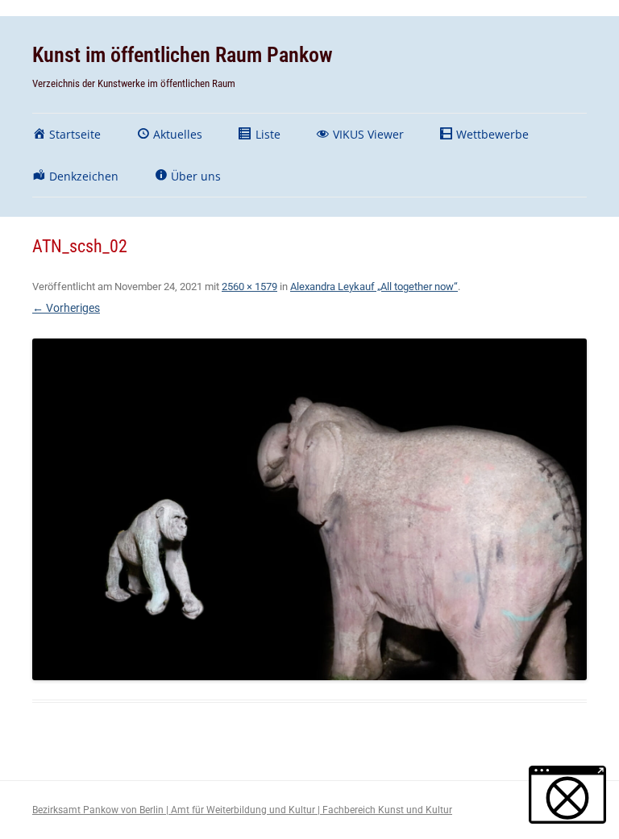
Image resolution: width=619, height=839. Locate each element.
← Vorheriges (66, 307)
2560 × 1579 (249, 286)
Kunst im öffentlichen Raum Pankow (182, 55)
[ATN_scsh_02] (309, 509)
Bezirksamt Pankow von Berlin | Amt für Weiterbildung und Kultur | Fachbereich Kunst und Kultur (242, 810)
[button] (567, 795)
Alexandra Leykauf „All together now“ (374, 286)
